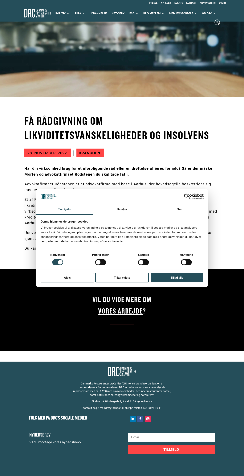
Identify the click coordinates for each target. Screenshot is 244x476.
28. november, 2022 (47, 153)
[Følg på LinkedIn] (133, 419)
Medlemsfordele (181, 13)
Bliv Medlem (152, 13)
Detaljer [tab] (122, 209)
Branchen (89, 153)
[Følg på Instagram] (148, 419)
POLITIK (60, 13)
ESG (132, 13)
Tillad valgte (122, 277)
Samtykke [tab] (64, 209)
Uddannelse (98, 13)
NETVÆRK (118, 13)
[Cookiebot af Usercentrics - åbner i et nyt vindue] (187, 196)
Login (222, 3)
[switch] (100, 262)
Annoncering (208, 3)
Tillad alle (177, 277)
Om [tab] (179, 209)
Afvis (67, 277)
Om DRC (207, 13)
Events (178, 3)
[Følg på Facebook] (140, 419)
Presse (153, 3)
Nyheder (166, 3)
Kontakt (191, 3)
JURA (77, 13)
